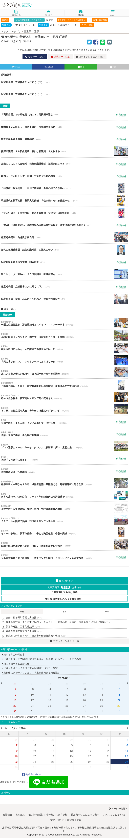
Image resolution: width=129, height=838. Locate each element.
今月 (107, 611)
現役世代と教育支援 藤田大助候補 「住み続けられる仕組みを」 (64, 200)
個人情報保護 (36, 814)
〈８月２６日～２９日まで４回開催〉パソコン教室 (30, 668)
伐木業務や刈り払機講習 (64, 471)
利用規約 (20, 814)
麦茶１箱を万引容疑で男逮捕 (24, 617)
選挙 (36, 31)
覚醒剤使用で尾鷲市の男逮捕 (24, 631)
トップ (4, 31)
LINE (82, 67)
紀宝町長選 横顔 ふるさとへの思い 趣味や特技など (64, 299)
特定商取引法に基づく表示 (85, 814)
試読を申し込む (61, 56)
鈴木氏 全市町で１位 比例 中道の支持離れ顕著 (64, 176)
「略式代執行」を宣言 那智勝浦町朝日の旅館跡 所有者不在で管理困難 (64, 385)
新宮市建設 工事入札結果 (23, 626)
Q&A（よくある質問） (114, 814)
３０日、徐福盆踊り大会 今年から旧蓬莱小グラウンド (64, 409)
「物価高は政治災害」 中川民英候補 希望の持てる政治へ (64, 188)
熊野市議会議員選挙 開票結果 (64, 139)
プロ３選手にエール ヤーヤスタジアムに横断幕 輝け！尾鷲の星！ (64, 446)
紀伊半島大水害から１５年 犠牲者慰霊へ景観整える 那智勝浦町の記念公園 (64, 483)
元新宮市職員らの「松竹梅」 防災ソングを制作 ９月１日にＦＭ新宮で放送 (64, 557)
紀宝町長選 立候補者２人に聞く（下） (64, 82)
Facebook (49, 67)
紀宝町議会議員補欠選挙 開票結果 (64, 262)
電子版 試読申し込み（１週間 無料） (64, 598)
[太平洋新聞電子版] (32, 5)
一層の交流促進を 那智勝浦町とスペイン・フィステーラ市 (64, 323)
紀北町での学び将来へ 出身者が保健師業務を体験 (36, 635)
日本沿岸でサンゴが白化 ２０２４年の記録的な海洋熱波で (64, 495)
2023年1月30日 (12, 41)
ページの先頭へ (119, 808)
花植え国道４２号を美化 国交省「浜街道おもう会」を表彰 (64, 335)
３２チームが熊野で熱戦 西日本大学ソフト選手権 (64, 520)
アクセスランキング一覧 (66, 641)
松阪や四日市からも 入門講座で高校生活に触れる (64, 348)
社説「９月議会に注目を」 (64, 458)
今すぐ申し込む (36, 56)
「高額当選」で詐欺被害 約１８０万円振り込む (64, 114)
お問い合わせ (57, 819)
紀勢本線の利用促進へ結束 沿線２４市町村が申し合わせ (64, 544)
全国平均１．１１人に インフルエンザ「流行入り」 (64, 421)
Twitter (17, 67)
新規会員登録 (74, 819)
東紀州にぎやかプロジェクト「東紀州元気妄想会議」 (31, 672)
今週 (64, 611)
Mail (114, 67)
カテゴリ (16, 31)
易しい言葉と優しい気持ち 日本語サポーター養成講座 (64, 372)
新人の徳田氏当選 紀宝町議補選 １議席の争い (64, 250)
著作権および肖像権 (56, 814)
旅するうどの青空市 (14, 654)
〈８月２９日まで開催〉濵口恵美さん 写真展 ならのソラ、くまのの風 (42, 659)
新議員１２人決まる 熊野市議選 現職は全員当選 (64, 127)
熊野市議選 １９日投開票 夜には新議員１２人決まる (64, 151)
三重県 (27, 31)
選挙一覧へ (10, 309)
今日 (22, 611)
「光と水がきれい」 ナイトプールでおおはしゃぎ (64, 360)
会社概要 (7, 814)
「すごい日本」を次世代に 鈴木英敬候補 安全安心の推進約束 (64, 213)
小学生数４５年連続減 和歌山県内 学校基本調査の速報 (64, 507)
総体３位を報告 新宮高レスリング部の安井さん (64, 397)
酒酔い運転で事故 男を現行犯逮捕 (64, 434)
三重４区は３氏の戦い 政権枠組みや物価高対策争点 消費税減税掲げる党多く (64, 225)
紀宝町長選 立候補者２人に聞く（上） (64, 94)
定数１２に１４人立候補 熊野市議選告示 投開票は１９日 (64, 164)
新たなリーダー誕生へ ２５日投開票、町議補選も (64, 274)
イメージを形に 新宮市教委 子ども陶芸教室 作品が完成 (64, 532)
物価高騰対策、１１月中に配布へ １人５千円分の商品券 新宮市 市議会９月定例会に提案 (58, 622)
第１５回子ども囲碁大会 (16, 663)
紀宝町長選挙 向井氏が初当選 (64, 237)
